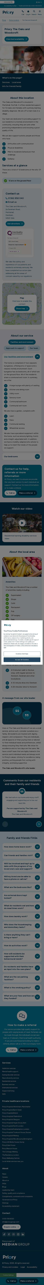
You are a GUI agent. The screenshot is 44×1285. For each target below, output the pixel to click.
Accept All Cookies (22, 659)
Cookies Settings (22, 654)
